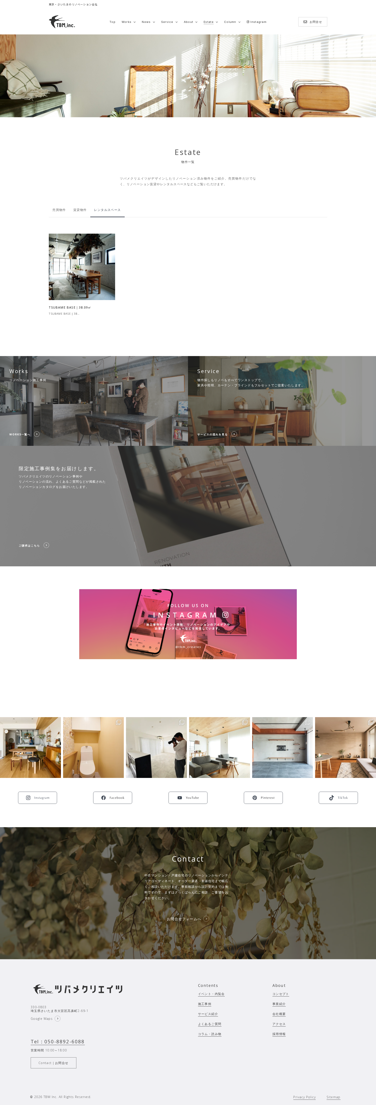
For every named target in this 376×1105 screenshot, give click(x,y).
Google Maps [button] (42, 1019)
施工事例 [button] (205, 1004)
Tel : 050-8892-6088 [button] (58, 1041)
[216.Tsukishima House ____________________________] (345, 747)
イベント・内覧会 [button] (211, 994)
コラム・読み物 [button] (210, 1034)
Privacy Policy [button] (304, 1097)
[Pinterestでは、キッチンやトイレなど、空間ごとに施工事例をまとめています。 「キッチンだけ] (93, 747)
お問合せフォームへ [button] (184, 919)
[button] (59, 209)
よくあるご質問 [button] (210, 1024)
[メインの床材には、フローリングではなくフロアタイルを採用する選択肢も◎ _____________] (282, 747)
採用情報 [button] (279, 1034)
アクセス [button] (279, 1024)
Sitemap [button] (334, 1097)
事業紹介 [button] (279, 1004)
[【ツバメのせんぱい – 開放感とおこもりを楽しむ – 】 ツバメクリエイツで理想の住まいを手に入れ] (30, 747)
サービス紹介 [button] (208, 1014)
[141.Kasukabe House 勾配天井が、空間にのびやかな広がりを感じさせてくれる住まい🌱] (219, 747)
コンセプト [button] (280, 994)
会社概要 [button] (279, 1014)
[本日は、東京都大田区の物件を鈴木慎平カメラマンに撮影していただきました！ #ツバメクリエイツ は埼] (156, 747)
